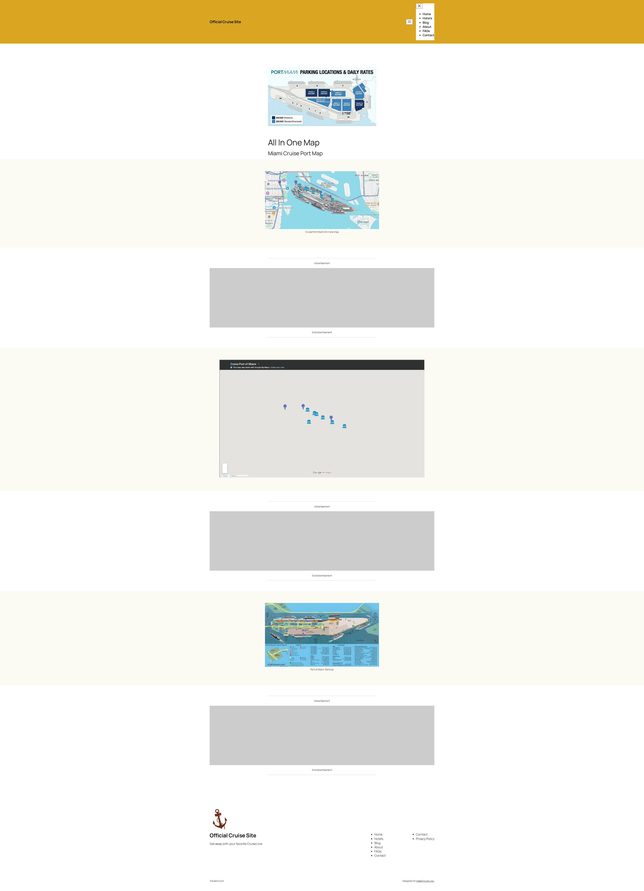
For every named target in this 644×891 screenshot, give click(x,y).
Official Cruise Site (225, 21)
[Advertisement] (319, 299)
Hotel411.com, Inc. (425, 880)
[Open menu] (409, 22)
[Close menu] (419, 6)
